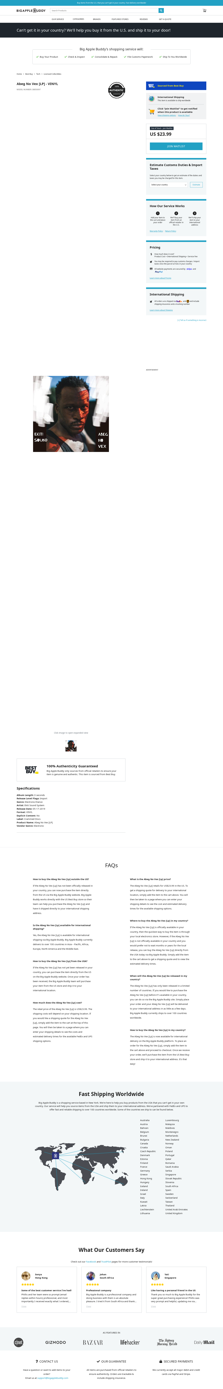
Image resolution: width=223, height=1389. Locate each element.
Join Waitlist (176, 146)
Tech (38, 74)
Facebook (91, 1261)
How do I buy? (184, 115)
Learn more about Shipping (161, 310)
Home (19, 74)
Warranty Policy (156, 231)
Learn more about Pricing (160, 278)
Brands (97, 19)
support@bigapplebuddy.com (52, 1377)
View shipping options (167, 115)
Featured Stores (120, 19)
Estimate (196, 184)
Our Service (58, 19)
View (23, 1306)
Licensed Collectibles (52, 74)
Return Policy (170, 231)
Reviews (144, 19)
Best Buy (29, 74)
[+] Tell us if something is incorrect (191, 320)
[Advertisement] (176, 346)
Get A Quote (165, 19)
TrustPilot (106, 1261)
